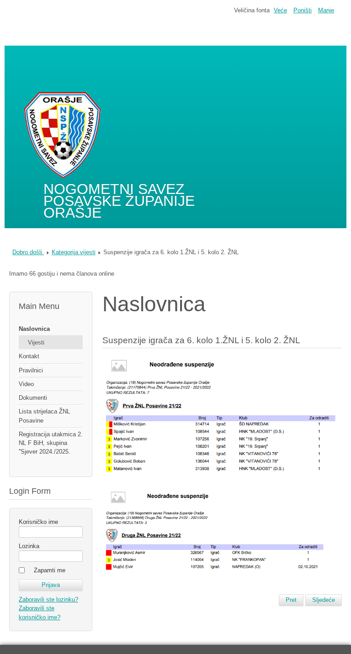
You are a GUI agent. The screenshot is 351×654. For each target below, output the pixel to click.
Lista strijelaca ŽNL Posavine (44, 416)
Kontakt (29, 356)
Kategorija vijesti (74, 252)
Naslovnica (34, 328)
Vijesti (36, 342)
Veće (280, 10)
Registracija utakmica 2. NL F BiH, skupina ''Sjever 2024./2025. (51, 443)
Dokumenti (33, 397)
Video (26, 384)
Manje (326, 10)
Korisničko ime (38, 521)
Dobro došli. (28, 252)
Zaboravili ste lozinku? (48, 599)
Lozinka (29, 546)
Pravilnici (31, 370)
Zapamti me (49, 570)
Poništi (302, 10)
